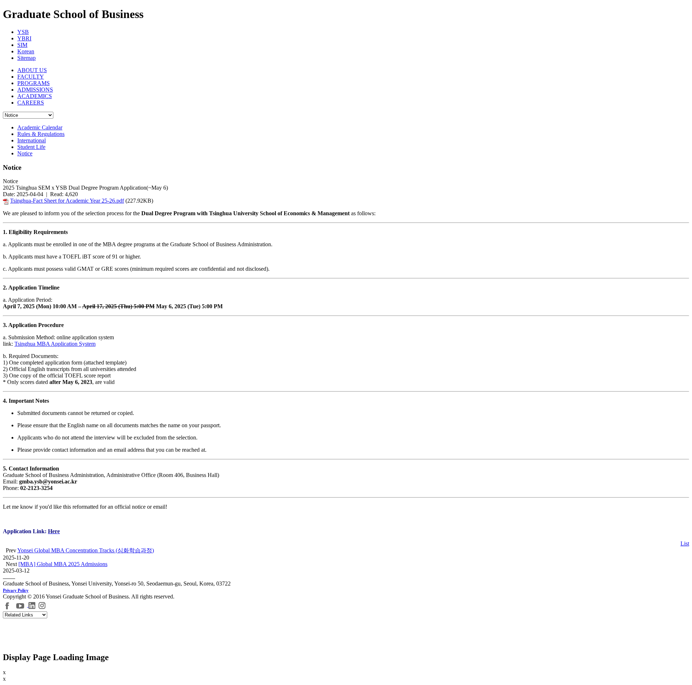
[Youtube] (21, 605)
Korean (25, 51)
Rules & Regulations (41, 134)
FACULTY (30, 77)
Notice (24, 153)
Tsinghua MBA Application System (55, 344)
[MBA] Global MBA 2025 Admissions (62, 564)
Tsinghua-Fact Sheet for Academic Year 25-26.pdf (67, 201)
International (31, 140)
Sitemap (26, 58)
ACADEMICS (34, 96)
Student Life (31, 147)
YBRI (24, 38)
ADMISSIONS (35, 90)
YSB (23, 32)
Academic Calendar (39, 127)
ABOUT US (32, 70)
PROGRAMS (33, 83)
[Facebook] (7, 605)
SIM (22, 45)
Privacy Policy (15, 590)
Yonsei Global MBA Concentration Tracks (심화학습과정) (85, 550)
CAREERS (30, 103)
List (684, 543)
